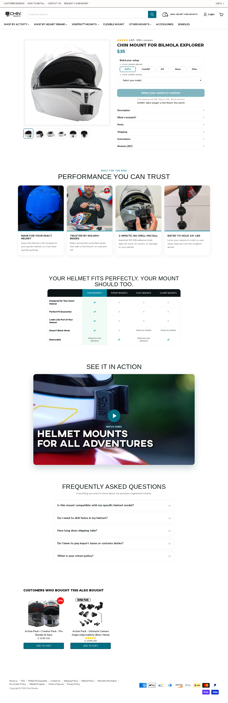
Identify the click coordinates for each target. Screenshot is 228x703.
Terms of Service (56, 684)
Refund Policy (87, 681)
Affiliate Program (37, 684)
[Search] (152, 14)
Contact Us (55, 681)
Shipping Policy (71, 681)
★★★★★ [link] (135, 40)
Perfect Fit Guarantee (37, 681)
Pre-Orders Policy (17, 684)
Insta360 (146, 69)
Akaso (178, 69)
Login (211, 14)
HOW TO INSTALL (36, 3)
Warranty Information (107, 681)
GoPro (128, 69)
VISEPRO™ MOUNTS (84, 24)
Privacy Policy (73, 684)
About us (13, 681)
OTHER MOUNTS (139, 24)
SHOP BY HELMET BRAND (50, 24)
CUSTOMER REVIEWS (14, 3)
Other (194, 69)
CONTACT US (54, 3)
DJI (162, 69)
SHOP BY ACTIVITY (16, 24)
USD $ (219, 3)
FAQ (23, 681)
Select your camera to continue (161, 92)
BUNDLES (184, 24)
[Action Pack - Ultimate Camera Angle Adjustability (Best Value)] (90, 612)
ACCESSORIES (165, 24)
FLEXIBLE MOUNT (113, 24)
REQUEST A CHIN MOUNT (76, 3)
